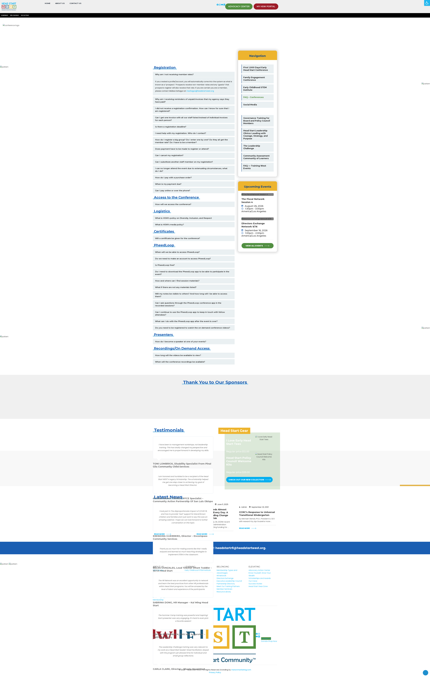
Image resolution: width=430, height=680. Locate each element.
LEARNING (4, 15)
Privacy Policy (215, 672)
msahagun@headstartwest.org (200, 91)
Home (47, 3)
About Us (60, 3)
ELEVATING (25, 15)
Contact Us (75, 3)
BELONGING (14, 15)
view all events (254, 245)
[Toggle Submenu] (257, 68)
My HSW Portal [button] (266, 6)
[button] (427, 3)
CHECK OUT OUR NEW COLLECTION (246, 479)
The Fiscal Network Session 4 (252, 201)
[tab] (194, 74)
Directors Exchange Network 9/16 (253, 225)
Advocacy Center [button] (238, 6)
